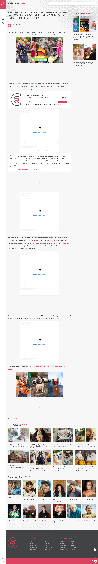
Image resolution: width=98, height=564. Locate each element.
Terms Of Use (34, 547)
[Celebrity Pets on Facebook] (2, 558)
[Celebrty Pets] (17, 3)
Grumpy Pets (16, 21)
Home (9, 21)
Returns (47, 549)
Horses (73, 549)
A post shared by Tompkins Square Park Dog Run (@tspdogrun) (39, 362)
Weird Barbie (50, 240)
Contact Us (48, 543)
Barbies (30, 240)
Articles (32, 543)
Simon (14, 26)
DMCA (46, 545)
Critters (73, 547)
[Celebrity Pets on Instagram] (2, 562)
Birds (72, 545)
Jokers (53, 246)
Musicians (63, 543)
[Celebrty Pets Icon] (3, 4)
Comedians (63, 549)
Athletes (63, 545)
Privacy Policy (49, 547)
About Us (33, 549)
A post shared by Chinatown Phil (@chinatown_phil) (39, 233)
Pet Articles (24, 21)
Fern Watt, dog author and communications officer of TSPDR (25, 169)
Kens (38, 240)
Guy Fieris (65, 243)
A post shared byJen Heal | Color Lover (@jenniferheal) (39, 150)
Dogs (15, 418)
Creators (63, 547)
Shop (46, 541)
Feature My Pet (34, 545)
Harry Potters (43, 246)
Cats (72, 543)
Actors (62, 541)
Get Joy (43, 86)
